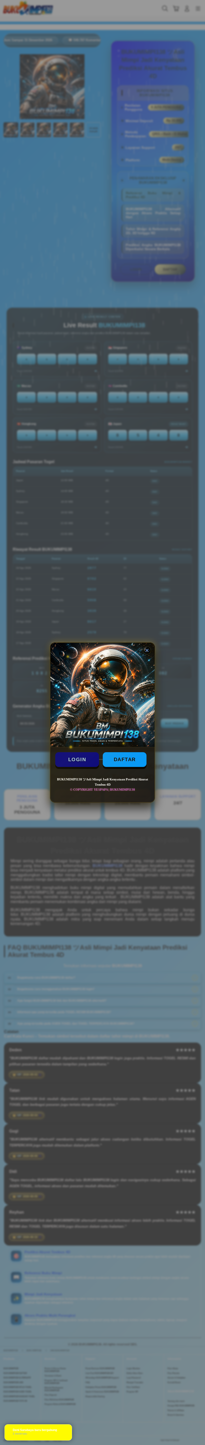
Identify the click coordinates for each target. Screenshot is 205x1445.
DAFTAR (125, 759)
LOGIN (77, 759)
